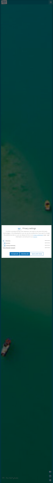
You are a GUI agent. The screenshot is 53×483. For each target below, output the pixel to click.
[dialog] (26, 241)
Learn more (47, 240)
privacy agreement (38, 235)
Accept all (14, 254)
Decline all (24, 254)
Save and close (37, 254)
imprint (35, 237)
